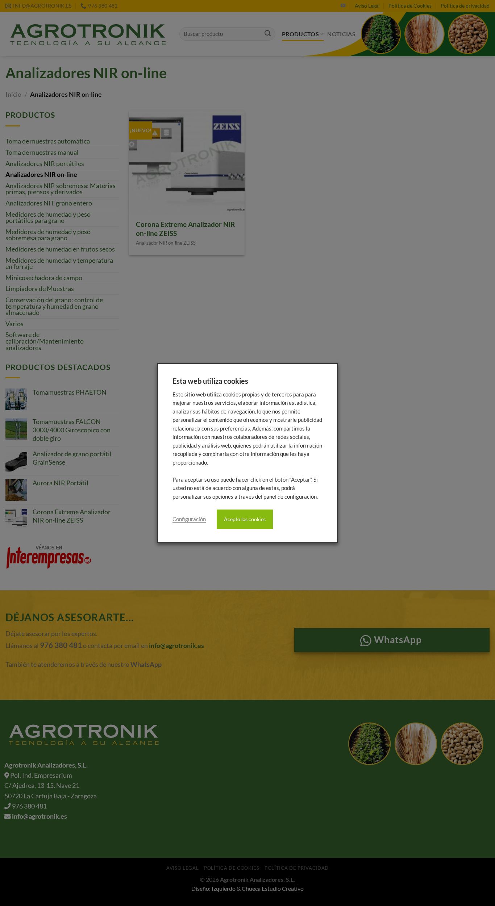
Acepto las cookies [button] (245, 519)
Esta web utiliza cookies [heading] (210, 381)
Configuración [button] (189, 519)
